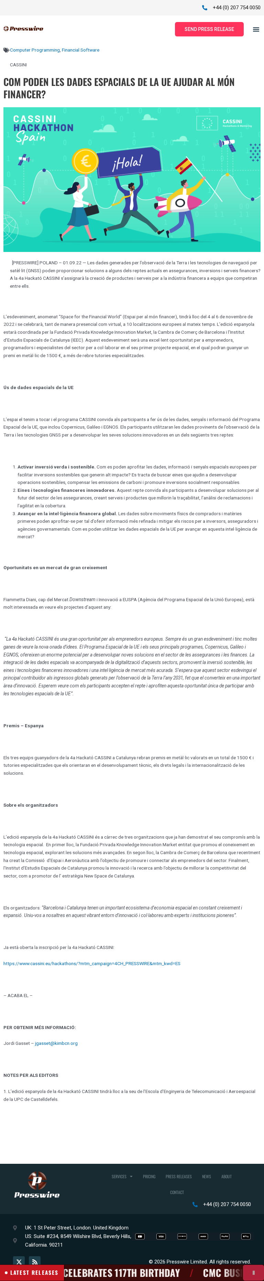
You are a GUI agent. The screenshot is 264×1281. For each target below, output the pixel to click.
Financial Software (80, 50)
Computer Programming (35, 50)
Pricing (149, 1176)
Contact (177, 1192)
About (226, 1176)
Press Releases (179, 1176)
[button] (256, 29)
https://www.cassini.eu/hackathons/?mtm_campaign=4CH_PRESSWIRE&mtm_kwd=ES (91, 963)
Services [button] (119, 1176)
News (206, 1176)
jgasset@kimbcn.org (56, 1043)
